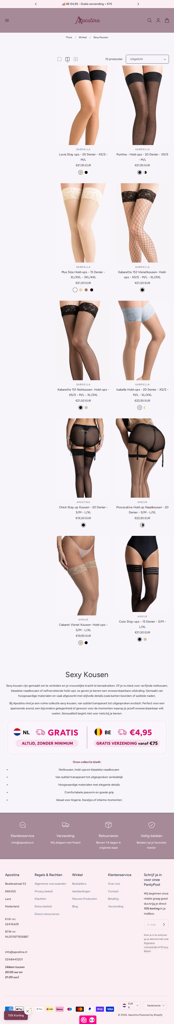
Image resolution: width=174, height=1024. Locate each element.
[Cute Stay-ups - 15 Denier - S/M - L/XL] (142, 574)
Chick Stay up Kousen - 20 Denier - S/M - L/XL (83, 509)
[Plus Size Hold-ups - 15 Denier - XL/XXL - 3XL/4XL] (83, 223)
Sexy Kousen (100, 37)
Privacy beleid (44, 891)
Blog (75, 906)
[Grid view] (59, 59)
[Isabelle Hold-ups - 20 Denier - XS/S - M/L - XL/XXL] (142, 340)
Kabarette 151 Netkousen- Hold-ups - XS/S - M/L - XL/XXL (83, 392)
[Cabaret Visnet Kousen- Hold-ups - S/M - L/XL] (83, 575)
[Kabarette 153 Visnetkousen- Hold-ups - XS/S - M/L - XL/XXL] (142, 223)
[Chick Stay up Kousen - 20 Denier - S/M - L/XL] (83, 458)
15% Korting (16, 1015)
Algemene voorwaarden (50, 883)
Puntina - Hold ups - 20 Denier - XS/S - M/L (142, 157)
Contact (113, 891)
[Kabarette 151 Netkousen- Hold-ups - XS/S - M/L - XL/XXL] (83, 340)
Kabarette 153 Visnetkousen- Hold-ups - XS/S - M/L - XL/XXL (142, 274)
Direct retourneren (47, 914)
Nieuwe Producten (84, 899)
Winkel (83, 37)
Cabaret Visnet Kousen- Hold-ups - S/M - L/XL (83, 627)
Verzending (115, 906)
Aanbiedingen (81, 891)
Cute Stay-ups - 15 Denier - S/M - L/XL (142, 624)
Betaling (113, 899)
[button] (7, 20)
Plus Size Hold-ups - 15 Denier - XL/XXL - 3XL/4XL (83, 274)
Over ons (114, 883)
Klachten (40, 899)
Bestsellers (79, 883)
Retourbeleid (43, 906)
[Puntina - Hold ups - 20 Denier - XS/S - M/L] (142, 105)
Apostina (133, 1014)
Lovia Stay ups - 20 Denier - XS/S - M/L (83, 157)
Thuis (69, 37)
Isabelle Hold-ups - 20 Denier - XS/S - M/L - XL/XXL (142, 392)
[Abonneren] (164, 924)
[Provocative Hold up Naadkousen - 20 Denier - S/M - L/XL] (142, 458)
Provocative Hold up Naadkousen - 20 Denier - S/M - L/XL (142, 509)
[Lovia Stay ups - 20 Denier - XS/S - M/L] (83, 105)
